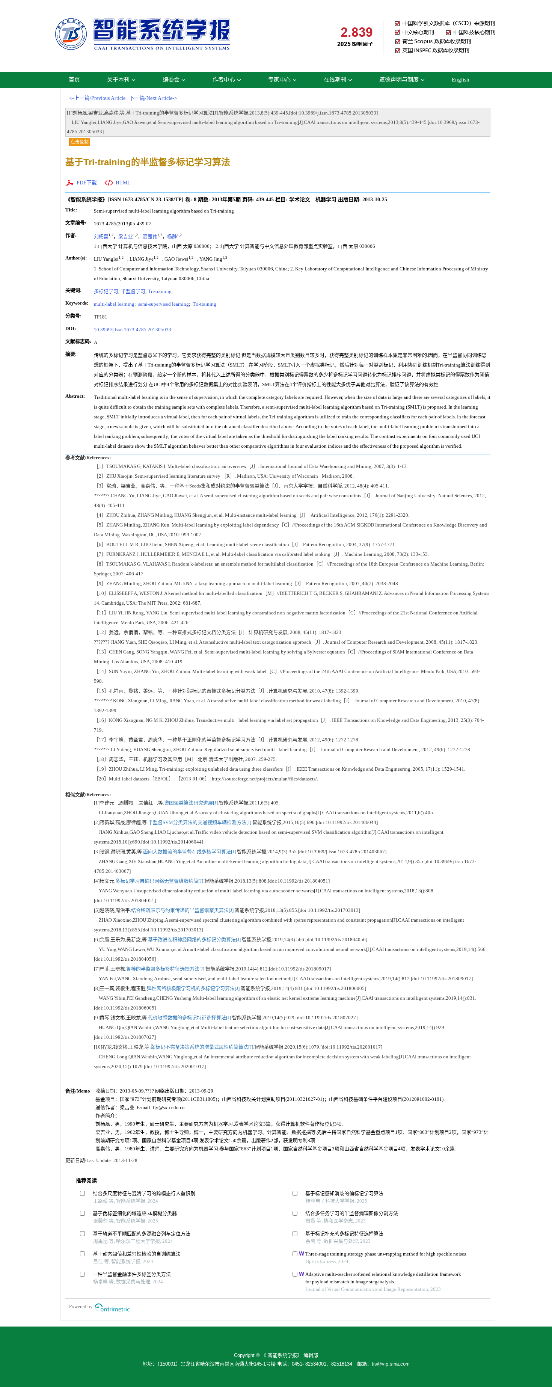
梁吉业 (125, 236)
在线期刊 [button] (335, 80)
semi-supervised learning (163, 304)
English (460, 80)
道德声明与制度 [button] (399, 80)
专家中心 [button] (279, 80)
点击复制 (80, 142)
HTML (123, 183)
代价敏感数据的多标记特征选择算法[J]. (190, 1017)
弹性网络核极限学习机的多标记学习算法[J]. (194, 988)
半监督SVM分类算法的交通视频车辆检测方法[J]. (200, 822)
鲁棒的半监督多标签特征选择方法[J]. (165, 969)
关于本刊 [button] (118, 80)
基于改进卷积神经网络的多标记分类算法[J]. (195, 939)
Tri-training (160, 291)
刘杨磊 (101, 236)
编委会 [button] (171, 80)
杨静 (172, 236)
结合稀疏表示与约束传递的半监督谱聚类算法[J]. (183, 910)
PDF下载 (87, 183)
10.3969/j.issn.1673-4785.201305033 (132, 329)
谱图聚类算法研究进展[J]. (191, 803)
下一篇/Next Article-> (153, 98)
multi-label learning (114, 304)
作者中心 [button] (224, 80)
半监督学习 (133, 291)
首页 (74, 80)
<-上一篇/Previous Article (97, 98)
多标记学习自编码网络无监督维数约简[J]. (159, 881)
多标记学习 (106, 291)
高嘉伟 (150, 236)
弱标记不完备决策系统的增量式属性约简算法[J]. (202, 1047)
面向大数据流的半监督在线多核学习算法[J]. (190, 851)
